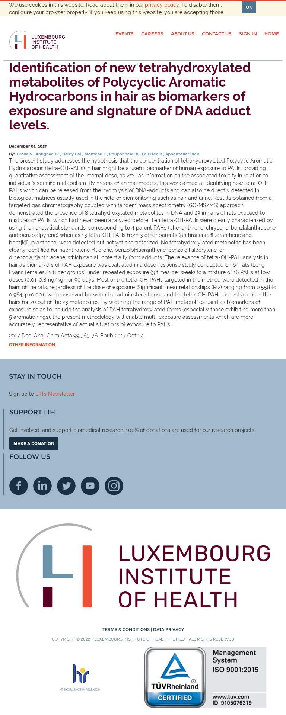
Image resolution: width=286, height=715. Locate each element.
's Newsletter (59, 394)
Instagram (114, 486)
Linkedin (42, 486)
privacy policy (162, 5)
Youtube (90, 486)
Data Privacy (168, 629)
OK (249, 7)
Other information (32, 344)
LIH (39, 394)
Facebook (18, 486)
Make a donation (33, 443)
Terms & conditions (126, 629)
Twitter (66, 486)
